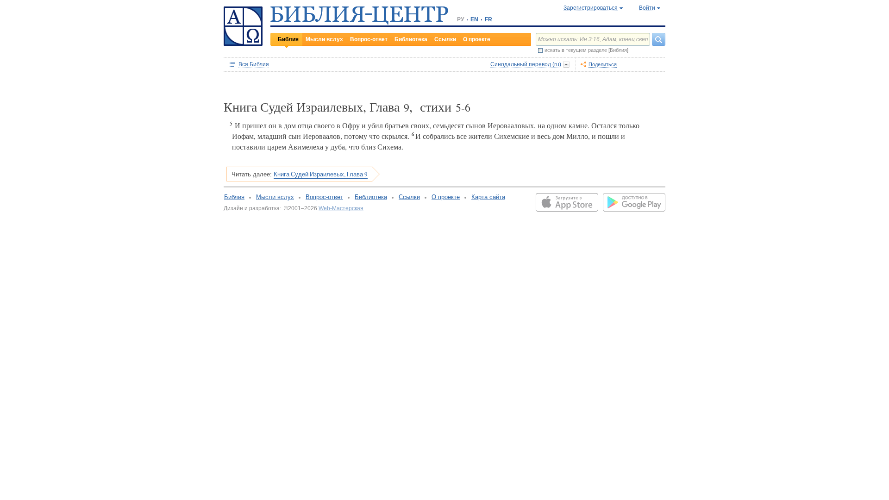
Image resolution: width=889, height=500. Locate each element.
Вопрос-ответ (369, 39)
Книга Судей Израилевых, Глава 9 (321, 174)
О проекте (476, 39)
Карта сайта (488, 197)
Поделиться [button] (602, 64)
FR (488, 19)
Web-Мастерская (341, 208)
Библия (288, 39)
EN (474, 19)
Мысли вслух (324, 39)
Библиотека (410, 39)
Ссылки (445, 39)
